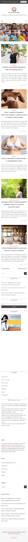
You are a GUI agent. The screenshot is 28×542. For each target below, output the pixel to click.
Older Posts (5, 268)
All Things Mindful (5, 443)
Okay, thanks (23, 1)
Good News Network (14, 400)
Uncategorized (14, 27)
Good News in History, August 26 (8, 423)
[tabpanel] (14, 32)
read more (14, 36)
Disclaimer (3, 472)
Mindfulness (4, 389)
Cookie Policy (4, 465)
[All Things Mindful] (14, 10)
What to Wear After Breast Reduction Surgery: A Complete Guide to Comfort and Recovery (14, 115)
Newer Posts (22, 268)
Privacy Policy (4, 469)
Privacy (17, 533)
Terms (13, 533)
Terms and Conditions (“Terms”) (8, 462)
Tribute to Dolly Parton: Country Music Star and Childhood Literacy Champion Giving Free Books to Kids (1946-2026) (13, 415)
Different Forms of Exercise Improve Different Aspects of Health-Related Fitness (14, 205)
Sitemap (3, 475)
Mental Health (4, 386)
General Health (4, 382)
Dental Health (4, 376)
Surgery (14, 65)
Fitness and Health (14, 200)
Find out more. (15, 1)
